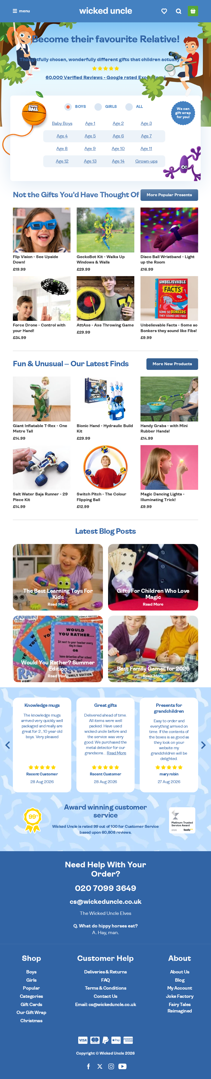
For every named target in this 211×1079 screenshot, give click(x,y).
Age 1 (90, 123)
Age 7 (146, 136)
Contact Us (105, 996)
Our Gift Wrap (31, 1012)
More (169, 195)
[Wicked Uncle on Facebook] (88, 1066)
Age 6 (118, 136)
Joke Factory (180, 996)
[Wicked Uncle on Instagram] (111, 1066)
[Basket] (193, 11)
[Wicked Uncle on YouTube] (122, 1066)
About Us (179, 972)
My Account (179, 988)
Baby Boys (62, 123)
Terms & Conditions (105, 988)
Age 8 (62, 149)
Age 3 (146, 123)
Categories (31, 996)
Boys (31, 972)
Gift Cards (31, 1004)
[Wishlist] (164, 11)
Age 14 (118, 161)
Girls (31, 980)
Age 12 (62, 161)
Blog (179, 980)
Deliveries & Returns (105, 972)
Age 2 (118, 123)
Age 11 (146, 149)
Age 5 (90, 136)
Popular (31, 988)
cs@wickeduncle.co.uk (106, 901)
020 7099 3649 (105, 888)
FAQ (105, 980)
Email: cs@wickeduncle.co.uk (105, 1004)
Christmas (31, 1020)
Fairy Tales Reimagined (180, 1008)
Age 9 (90, 149)
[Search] (178, 11)
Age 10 (118, 149)
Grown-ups (146, 161)
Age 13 (90, 161)
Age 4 (62, 136)
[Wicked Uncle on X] (100, 1066)
